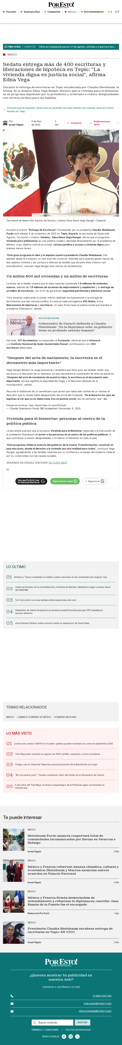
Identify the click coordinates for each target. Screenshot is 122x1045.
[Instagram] (70, 1036)
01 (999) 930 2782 (102, 996)
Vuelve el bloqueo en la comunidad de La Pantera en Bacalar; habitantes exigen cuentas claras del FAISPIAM (63, 588)
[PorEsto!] (61, 5)
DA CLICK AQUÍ (58, 462)
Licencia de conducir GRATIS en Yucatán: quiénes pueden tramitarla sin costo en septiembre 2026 (63, 743)
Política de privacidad (78, 1030)
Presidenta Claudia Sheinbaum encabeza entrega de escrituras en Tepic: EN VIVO (70, 930)
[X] (77, 1036)
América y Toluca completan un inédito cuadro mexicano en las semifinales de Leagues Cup (60, 577)
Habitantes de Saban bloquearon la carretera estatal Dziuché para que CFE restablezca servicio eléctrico (59, 611)
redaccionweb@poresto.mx (95, 1011)
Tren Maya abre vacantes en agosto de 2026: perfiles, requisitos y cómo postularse (57, 754)
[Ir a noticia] (13, 840)
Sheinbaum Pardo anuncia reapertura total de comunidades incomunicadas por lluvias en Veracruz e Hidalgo (71, 839)
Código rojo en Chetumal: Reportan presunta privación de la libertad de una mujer (56, 764)
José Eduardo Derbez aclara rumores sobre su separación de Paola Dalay (52, 623)
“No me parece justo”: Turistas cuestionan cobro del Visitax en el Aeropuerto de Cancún (59, 775)
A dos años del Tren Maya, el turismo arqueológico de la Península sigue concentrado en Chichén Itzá (59, 786)
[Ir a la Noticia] (61, 325)
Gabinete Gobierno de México (34, 717)
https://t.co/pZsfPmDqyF (54, 405)
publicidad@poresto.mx (97, 1003)
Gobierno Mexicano (65, 717)
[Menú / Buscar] (117, 11)
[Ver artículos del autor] (5, 123)
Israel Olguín (34, 852)
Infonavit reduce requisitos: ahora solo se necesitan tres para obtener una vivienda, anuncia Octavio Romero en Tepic (60, 109)
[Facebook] (64, 1036)
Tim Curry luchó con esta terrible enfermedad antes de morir (45, 600)
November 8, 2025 (69, 408)
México (10, 717)
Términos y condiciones (45, 1030)
